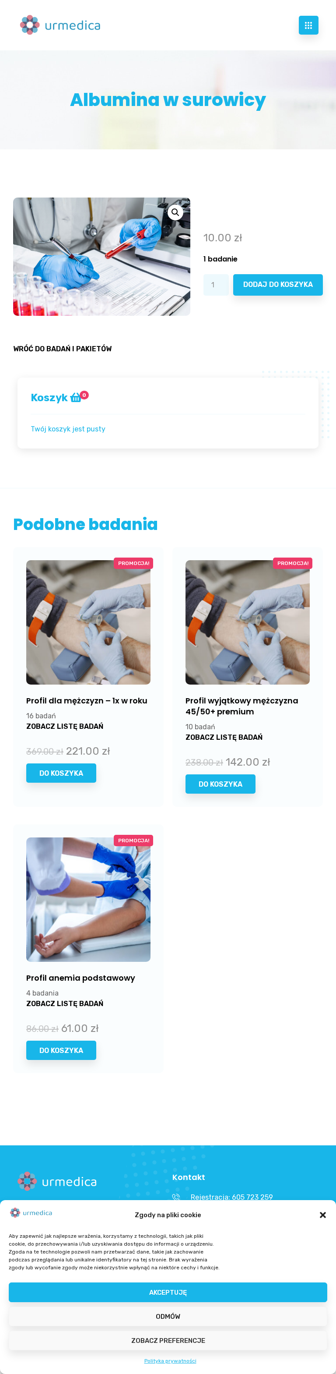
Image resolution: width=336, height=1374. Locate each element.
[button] (322, 1215)
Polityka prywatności (170, 1361)
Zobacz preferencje (168, 1341)
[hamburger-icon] (308, 25)
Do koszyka (61, 773)
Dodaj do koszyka (278, 284)
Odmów (168, 1317)
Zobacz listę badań (64, 726)
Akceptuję (168, 1292)
